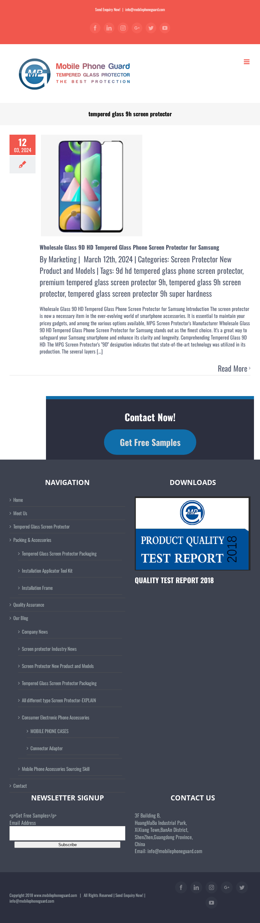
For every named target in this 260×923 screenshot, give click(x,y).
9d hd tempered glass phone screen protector (179, 270)
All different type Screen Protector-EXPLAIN (59, 700)
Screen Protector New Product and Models (58, 665)
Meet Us (20, 513)
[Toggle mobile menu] (247, 61)
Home (18, 499)
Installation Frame (37, 587)
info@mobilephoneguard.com (145, 9)
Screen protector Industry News (49, 648)
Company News (35, 631)
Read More (232, 368)
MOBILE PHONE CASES (49, 730)
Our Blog (20, 618)
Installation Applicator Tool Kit (47, 570)
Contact (20, 785)
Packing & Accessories (32, 539)
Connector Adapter (46, 747)
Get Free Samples (150, 442)
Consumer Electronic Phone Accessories (55, 717)
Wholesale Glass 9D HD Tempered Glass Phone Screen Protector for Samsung (129, 247)
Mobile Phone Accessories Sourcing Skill (55, 768)
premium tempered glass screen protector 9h (103, 281)
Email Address (23, 822)
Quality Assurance (28, 604)
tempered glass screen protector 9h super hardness (140, 293)
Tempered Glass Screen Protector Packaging (59, 553)
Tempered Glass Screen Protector (41, 526)
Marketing (63, 259)
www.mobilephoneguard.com (55, 895)
